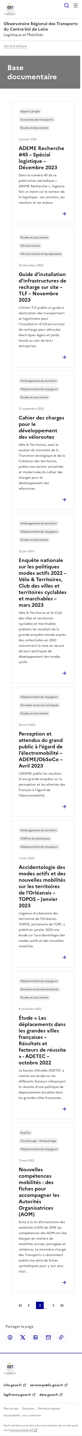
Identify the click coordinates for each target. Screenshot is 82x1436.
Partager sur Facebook (10, 1337)
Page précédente (28, 1305)
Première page (20, 1305)
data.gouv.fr (48, 1394)
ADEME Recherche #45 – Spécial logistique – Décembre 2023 (41, 158)
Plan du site (11, 1409)
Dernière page (61, 1305)
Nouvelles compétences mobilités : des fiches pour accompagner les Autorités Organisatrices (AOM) (39, 1192)
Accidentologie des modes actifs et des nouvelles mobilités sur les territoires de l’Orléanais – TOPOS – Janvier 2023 (42, 886)
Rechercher (66, 5)
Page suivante (53, 1305)
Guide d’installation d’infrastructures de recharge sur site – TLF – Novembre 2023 (42, 287)
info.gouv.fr (13, 1385)
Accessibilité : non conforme (22, 1415)
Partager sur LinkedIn (35, 1337)
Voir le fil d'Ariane (15, 46)
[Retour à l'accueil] (10, 1368)
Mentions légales (49, 1409)
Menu (75, 5)
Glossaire (28, 1409)
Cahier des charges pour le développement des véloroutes (41, 427)
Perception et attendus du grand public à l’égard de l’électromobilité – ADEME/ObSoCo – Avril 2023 (41, 750)
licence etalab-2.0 (21, 1430)
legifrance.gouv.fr (17, 1394)
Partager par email (48, 1337)
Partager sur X (22, 1337)
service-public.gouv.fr (46, 1385)
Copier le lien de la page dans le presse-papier (61, 1337)
